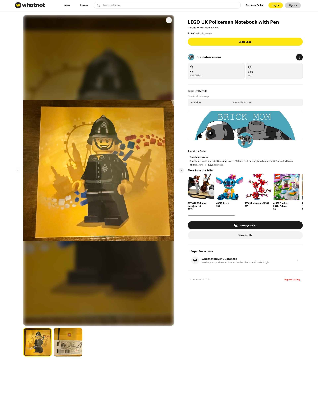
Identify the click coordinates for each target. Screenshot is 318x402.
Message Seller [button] (247, 225)
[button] (299, 57)
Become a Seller (254, 5)
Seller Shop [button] (245, 41)
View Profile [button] (245, 235)
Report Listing (292, 279)
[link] (67, 5)
